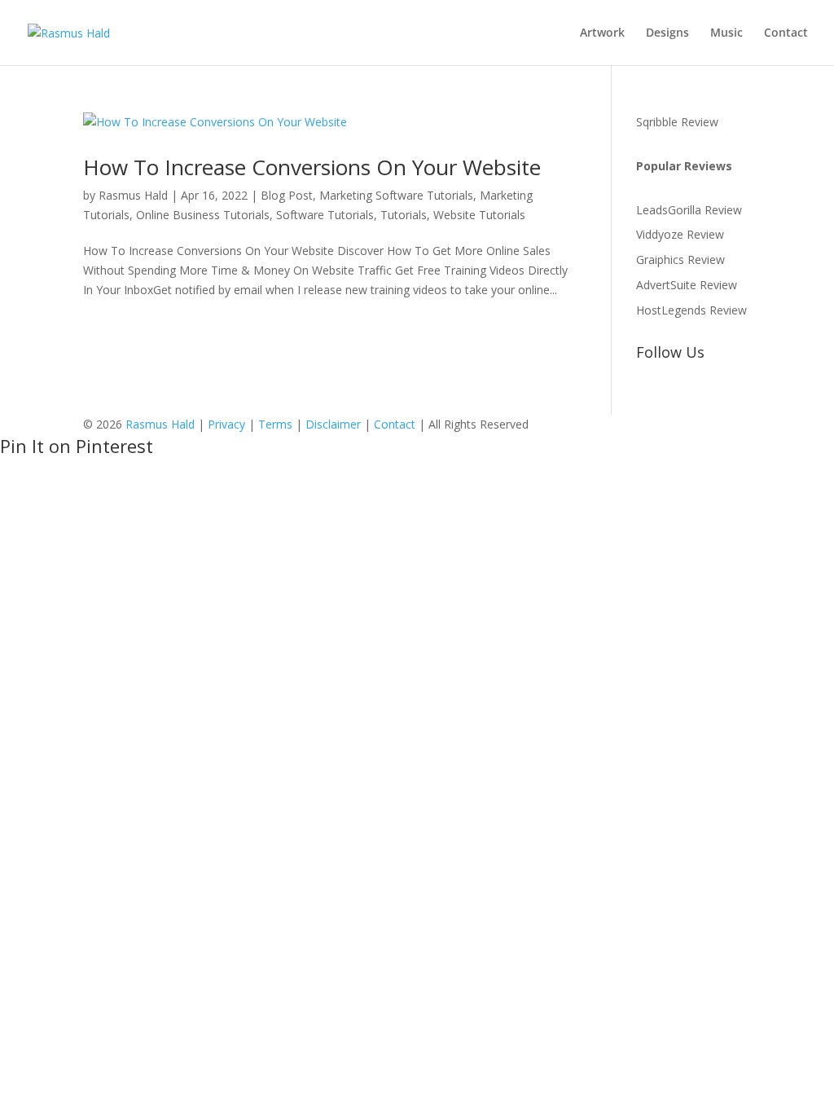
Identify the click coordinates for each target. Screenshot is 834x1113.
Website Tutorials (479, 214)
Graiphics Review (680, 259)
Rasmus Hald (133, 195)
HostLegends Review (691, 310)
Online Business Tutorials (203, 214)
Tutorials (403, 214)
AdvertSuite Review (686, 285)
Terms (275, 424)
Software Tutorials (325, 214)
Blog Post (287, 195)
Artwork (602, 33)
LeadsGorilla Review (689, 210)
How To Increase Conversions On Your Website (312, 167)
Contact (786, 33)
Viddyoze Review (680, 234)
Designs (667, 33)
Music (726, 33)
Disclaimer (333, 424)
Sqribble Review (677, 122)
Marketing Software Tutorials (396, 195)
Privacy (226, 424)
